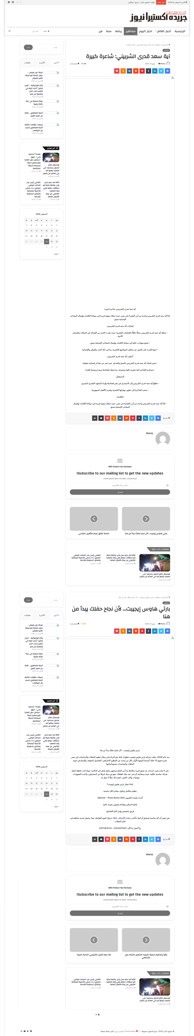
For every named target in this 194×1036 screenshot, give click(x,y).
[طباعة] (94, 418)
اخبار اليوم (145, 31)
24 (47, 241)
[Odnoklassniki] (123, 71)
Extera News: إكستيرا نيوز (125, 1031)
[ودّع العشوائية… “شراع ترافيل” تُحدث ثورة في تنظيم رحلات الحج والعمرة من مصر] (52, 89)
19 (36, 236)
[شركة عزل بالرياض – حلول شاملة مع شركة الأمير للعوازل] (52, 76)
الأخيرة (42, 62)
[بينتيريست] (142, 71)
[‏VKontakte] (129, 71)
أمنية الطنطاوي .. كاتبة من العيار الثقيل (34, 114)
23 (52, 241)
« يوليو (56, 254)
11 (41, 231)
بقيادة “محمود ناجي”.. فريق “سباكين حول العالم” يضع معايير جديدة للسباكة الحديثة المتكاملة (121, 2)
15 (57, 236)
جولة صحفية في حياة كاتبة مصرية (34, 102)
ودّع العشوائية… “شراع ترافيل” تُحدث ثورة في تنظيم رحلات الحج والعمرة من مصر (34, 90)
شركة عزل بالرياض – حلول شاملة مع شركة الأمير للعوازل (34, 75)
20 (31, 236)
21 (26, 236)
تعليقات (27, 62)
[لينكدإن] (154, 71)
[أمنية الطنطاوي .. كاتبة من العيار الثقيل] (52, 116)
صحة (109, 31)
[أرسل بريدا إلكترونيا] (159, 64)
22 (57, 241)
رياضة (118, 31)
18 (41, 236)
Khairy (162, 64)
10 (47, 231)
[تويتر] (161, 71)
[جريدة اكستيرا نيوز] (158, 16)
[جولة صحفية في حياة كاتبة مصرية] (52, 105)
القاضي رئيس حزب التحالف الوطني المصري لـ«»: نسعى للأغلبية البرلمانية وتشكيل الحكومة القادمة (86, 558)
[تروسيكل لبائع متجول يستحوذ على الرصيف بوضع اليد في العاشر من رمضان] (154, 563)
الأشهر (56, 62)
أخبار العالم (164, 31)
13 (31, 231)
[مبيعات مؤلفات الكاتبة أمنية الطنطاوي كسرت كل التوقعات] (52, 128)
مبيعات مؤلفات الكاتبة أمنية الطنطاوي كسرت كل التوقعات (34, 127)
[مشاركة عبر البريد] (101, 418)
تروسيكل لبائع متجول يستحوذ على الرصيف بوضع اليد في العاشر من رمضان (154, 575)
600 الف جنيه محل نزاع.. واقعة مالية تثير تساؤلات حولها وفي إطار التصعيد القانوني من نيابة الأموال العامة (120, 558)
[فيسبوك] (167, 71)
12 (36, 231)
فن (100, 31)
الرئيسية (180, 31)
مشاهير (131, 31)
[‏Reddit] (135, 71)
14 (26, 231)
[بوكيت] (116, 71)
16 (52, 236)
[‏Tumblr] (148, 71)
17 (47, 236)
